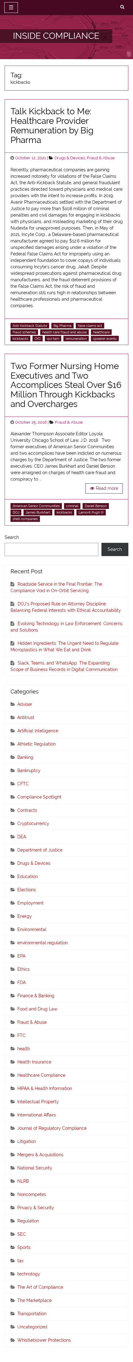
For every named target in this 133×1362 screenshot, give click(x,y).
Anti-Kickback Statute (30, 325)
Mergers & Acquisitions (40, 1154)
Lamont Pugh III (91, 512)
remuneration (76, 338)
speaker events (105, 338)
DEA (21, 836)
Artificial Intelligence (37, 730)
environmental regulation (42, 942)
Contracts (27, 810)
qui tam (53, 338)
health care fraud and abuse (64, 332)
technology (28, 1273)
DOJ (16, 512)
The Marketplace (34, 1300)
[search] (122, 7)
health (23, 1048)
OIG (38, 338)
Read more (107, 488)
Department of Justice (39, 850)
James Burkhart (38, 512)
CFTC (23, 783)
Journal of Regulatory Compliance (52, 1128)
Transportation (31, 1313)
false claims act (90, 325)
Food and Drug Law (37, 1008)
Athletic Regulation (36, 744)
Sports (24, 1247)
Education (27, 876)
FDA (21, 982)
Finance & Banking (35, 995)
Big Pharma (62, 325)
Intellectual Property (38, 1101)
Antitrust (25, 717)
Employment (30, 903)
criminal (72, 506)
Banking (25, 757)
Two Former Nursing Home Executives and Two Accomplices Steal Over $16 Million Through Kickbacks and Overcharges (66, 385)
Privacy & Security (35, 1207)
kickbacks (20, 338)
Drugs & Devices (69, 158)
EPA (21, 955)
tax (20, 1260)
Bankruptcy (29, 770)
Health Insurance (34, 1061)
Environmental (31, 929)
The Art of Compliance (40, 1287)
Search (12, 537)
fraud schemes (24, 332)
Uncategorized (32, 1326)
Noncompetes (31, 1194)
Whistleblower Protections (44, 1340)
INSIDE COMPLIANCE (56, 36)
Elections (26, 889)
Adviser (24, 704)
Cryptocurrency (33, 823)
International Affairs (36, 1114)
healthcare (101, 332)
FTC (21, 1035)
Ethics (23, 969)
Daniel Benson (96, 506)
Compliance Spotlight (39, 797)
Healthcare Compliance (41, 1075)
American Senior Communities (36, 506)
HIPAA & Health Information (44, 1088)
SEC (21, 1234)
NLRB (23, 1181)
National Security (34, 1167)
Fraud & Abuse (101, 158)
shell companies (25, 519)
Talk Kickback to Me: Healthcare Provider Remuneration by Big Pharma (52, 125)
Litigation (26, 1141)
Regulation (28, 1220)
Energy (24, 916)
